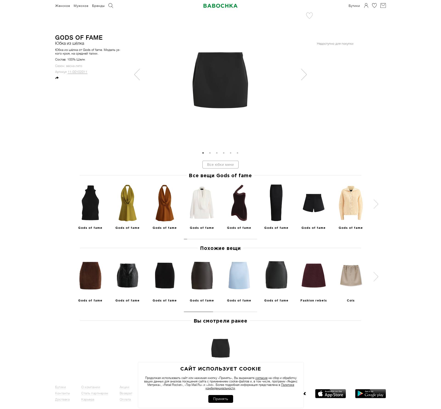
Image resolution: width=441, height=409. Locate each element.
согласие (261, 378)
